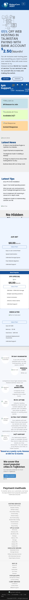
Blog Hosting (14, 526)
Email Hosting (14, 513)
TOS (9, 594)
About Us (14, 565)
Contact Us (14, 583)
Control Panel (14, 585)
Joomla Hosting (14, 579)
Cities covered (10, 476)
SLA (21, 594)
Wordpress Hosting (14, 577)
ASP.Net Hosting (14, 509)
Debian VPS (14, 544)
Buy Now (6, 79)
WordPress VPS (14, 534)
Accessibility (15, 594)
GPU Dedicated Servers (14, 556)
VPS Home (14, 530)
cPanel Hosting (14, 515)
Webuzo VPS (14, 538)
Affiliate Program (14, 587)
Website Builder (14, 522)
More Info (18, 79)
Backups (14, 536)
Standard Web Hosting (14, 505)
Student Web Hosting (14, 519)
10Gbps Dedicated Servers (14, 554)
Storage (14, 540)
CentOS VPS (15, 546)
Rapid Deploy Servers (14, 558)
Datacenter (14, 569)
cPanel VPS (14, 542)
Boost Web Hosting (14, 511)
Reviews (14, 573)
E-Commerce (14, 523)
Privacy (4, 594)
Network (14, 567)
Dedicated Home (14, 550)
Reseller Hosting (14, 507)
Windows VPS (14, 532)
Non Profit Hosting (14, 517)
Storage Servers (14, 552)
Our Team (14, 571)
